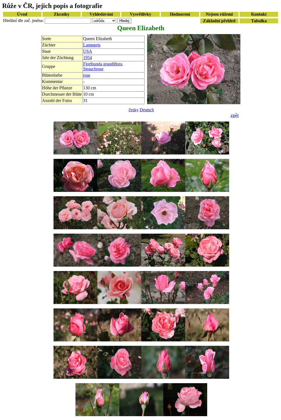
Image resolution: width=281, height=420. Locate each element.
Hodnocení (180, 14)
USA (87, 51)
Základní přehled (219, 20)
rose (86, 75)
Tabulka (259, 20)
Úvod (22, 14)
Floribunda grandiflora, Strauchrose (103, 66)
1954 (87, 57)
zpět (235, 115)
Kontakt (258, 14)
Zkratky (61, 14)
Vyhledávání (101, 14)
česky (134, 109)
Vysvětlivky (140, 14)
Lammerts (91, 45)
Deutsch (147, 109)
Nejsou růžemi (219, 14)
